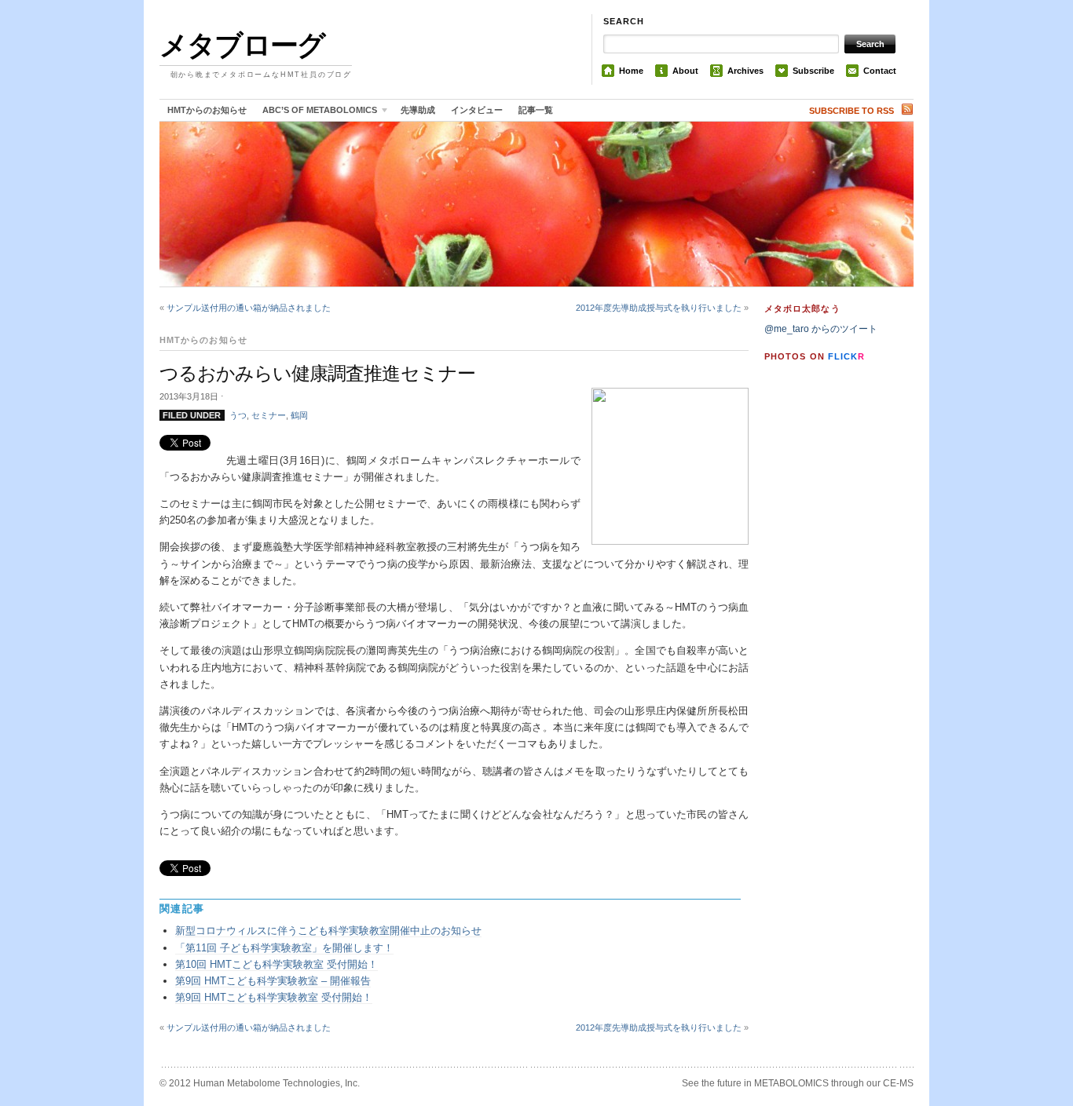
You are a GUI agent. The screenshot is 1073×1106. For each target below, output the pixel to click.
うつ (238, 415)
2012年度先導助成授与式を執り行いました (659, 307)
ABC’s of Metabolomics (316, 112)
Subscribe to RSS (851, 110)
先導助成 (418, 110)
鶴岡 (299, 415)
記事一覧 (535, 110)
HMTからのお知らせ (207, 110)
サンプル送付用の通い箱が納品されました (249, 307)
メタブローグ (241, 45)
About (685, 70)
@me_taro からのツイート (820, 328)
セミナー (268, 415)
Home (631, 70)
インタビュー (477, 110)
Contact (879, 70)
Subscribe (813, 70)
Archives (745, 70)
